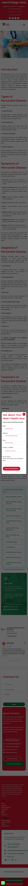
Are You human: (13, 458)
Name (4, 426)
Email (4, 440)
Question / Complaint (8, 447)
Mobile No (5, 433)
